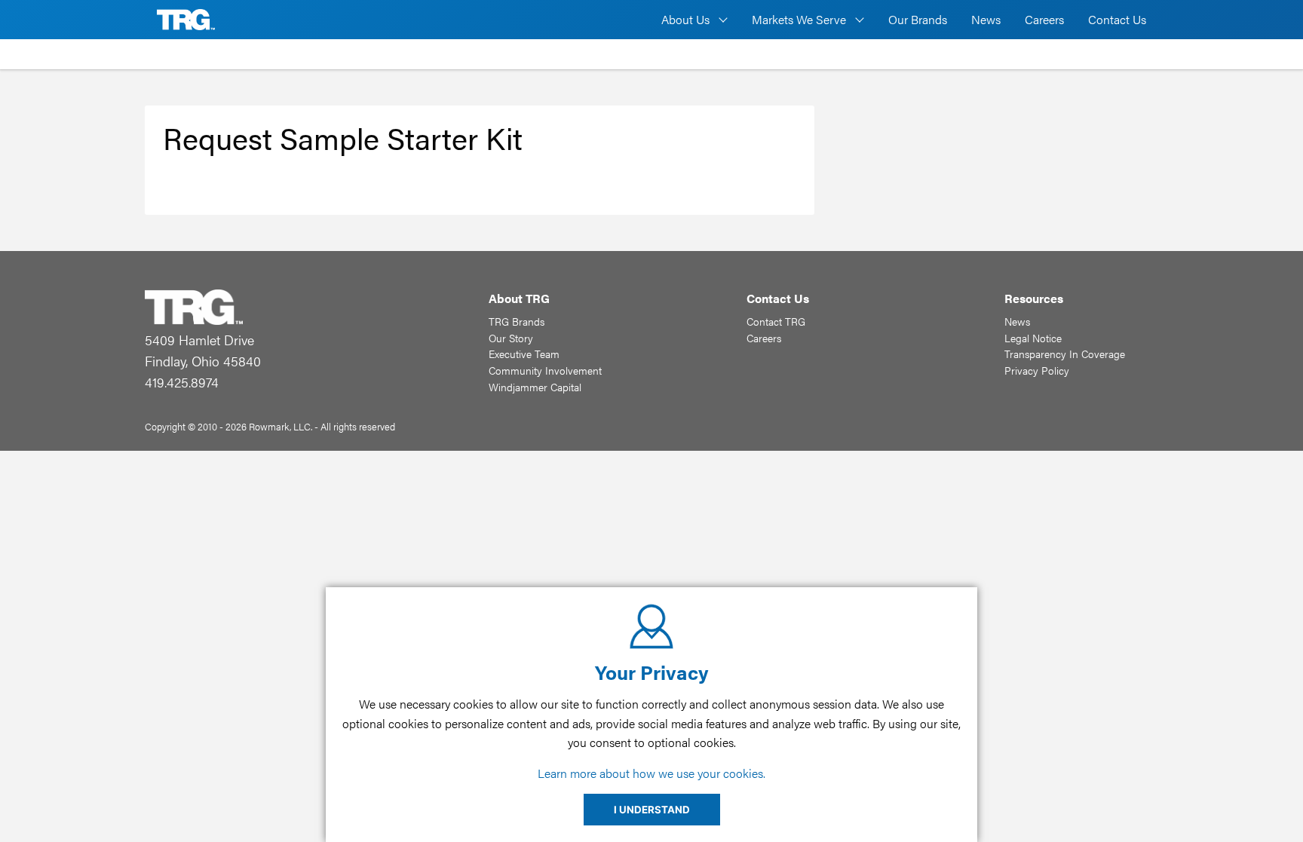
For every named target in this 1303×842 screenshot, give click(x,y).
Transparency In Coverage (1064, 353)
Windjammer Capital (535, 386)
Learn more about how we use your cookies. (651, 773)
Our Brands (917, 19)
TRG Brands (516, 321)
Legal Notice (1033, 337)
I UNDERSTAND (652, 810)
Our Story (511, 337)
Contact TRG (776, 321)
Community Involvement (545, 370)
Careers (1044, 19)
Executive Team (524, 353)
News (986, 19)
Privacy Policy (1036, 370)
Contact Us (1117, 19)
